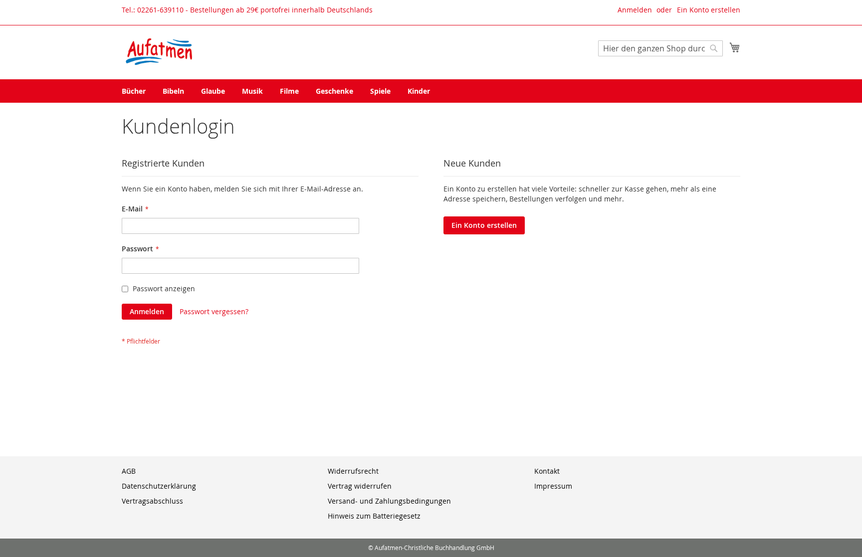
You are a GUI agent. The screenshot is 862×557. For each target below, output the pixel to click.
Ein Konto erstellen (708, 9)
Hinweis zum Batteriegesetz (374, 516)
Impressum (553, 486)
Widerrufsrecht (353, 471)
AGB (129, 471)
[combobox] (660, 48)
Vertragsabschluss (152, 501)
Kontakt (547, 471)
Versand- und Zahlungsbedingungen (389, 501)
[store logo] (159, 51)
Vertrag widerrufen (360, 486)
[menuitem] (134, 91)
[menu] (431, 91)
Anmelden (635, 9)
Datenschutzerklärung (159, 486)
